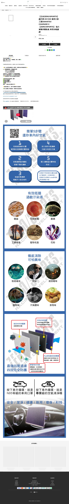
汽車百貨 (44, 5)
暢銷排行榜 (10, 5)
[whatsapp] (52, 50)
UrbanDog (52, 483)
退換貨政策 (16, 482)
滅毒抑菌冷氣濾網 (38, 5)
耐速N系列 (20, 5)
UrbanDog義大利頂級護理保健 (30, 7)
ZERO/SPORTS (31, 5)
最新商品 (15, 5)
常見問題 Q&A (16, 484)
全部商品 (3, 10)
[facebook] (50, 50)
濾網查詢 (42, 7)
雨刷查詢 (38, 7)
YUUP (52, 482)
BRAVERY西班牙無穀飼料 (51, 5)
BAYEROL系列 (25, 5)
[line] (47, 50)
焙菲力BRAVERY (52, 484)
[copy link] (54, 50)
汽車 (10, 10)
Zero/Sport (52, 480)
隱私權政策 (16, 483)
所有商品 (6, 5)
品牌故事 (16, 480)
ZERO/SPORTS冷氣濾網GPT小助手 (10, 96)
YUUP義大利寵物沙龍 (60, 5)
